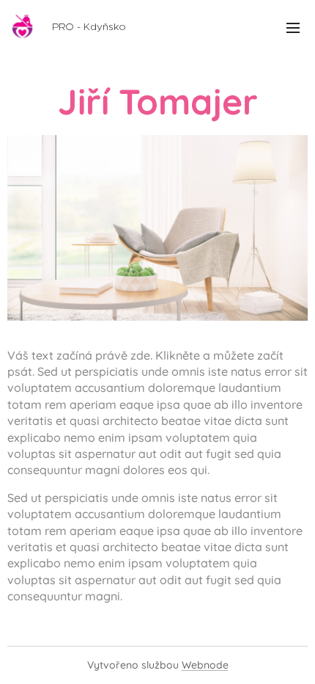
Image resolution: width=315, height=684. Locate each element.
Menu (293, 27)
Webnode (205, 665)
